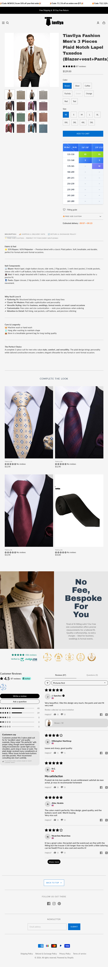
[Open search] (7, 23)
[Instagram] (54, 903)
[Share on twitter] (106, 714)
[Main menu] (3, 23)
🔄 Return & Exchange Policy (62, 234)
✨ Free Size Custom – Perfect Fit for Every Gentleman (31, 238)
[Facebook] (48, 903)
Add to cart (83, 134)
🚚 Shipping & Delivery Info (32, 234)
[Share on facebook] (101, 715)
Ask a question (20, 701)
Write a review (20, 696)
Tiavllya (8, 461)
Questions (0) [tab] (92, 675)
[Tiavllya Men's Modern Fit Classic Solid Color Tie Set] (79, 510)
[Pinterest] (59, 903)
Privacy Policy (64, 954)
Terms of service (79, 954)
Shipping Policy (27, 954)
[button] (69, 66)
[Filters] (47, 682)
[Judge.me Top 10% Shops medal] (91, 657)
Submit (74, 927)
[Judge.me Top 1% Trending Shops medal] (80, 657)
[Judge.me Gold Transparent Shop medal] (47, 657)
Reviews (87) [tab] (60, 675)
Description (10, 234)
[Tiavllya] (54, 21)
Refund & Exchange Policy (46, 954)
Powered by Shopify (65, 957)
